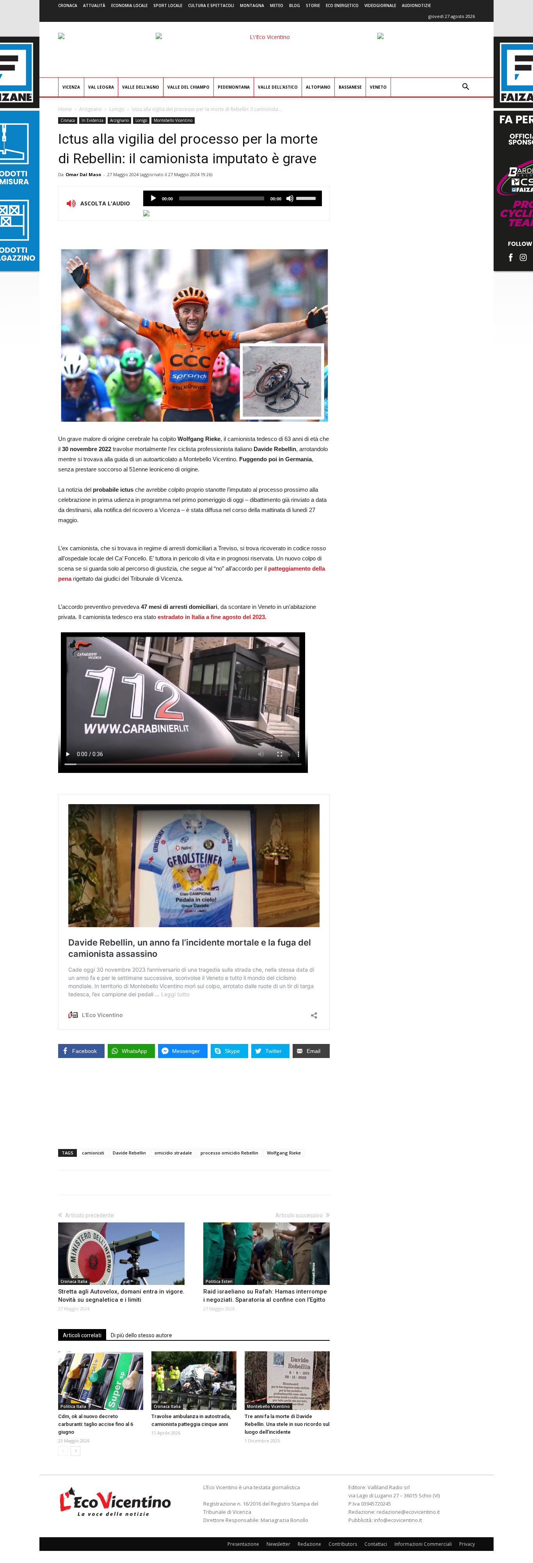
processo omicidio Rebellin (229, 1153)
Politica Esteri (219, 1281)
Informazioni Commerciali (423, 1544)
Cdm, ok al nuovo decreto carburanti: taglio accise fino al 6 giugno (95, 1424)
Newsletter (278, 1544)
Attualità (94, 5)
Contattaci (375, 1544)
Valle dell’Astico (278, 87)
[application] (232, 198)
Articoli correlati (82, 1335)
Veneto (378, 87)
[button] (465, 87)
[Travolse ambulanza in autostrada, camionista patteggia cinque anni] (193, 1380)
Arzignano (90, 109)
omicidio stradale (173, 1153)
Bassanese (350, 87)
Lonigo (116, 109)
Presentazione (243, 1544)
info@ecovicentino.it (398, 1520)
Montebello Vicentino (173, 120)
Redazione (309, 1544)
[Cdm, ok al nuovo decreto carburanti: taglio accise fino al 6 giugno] (100, 1380)
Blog (294, 5)
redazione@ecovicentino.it (408, 1511)
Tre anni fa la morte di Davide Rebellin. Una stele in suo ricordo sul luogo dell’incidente (287, 1424)
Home (65, 109)
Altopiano (318, 87)
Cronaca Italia (73, 1281)
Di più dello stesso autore (141, 1335)
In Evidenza (92, 120)
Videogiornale (380, 5)
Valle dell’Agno (140, 87)
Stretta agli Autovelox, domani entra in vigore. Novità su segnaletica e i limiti (121, 1295)
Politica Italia (73, 1406)
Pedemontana (234, 87)
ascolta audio (153, 198)
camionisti (93, 1153)
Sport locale (167, 5)
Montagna (252, 5)
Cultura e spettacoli (211, 5)
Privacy (467, 1544)
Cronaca (67, 5)
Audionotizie (416, 5)
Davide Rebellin (129, 1153)
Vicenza (71, 87)
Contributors (343, 1544)
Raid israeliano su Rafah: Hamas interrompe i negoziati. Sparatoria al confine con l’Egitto (265, 1295)
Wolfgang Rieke (284, 1153)
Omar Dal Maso (83, 174)
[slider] (307, 198)
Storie (313, 5)
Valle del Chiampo (188, 87)
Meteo (276, 5)
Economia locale (129, 5)
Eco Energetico (342, 5)
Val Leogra (101, 87)
